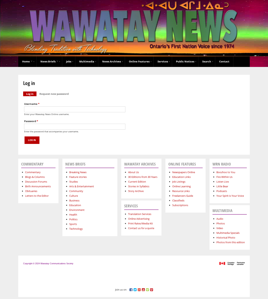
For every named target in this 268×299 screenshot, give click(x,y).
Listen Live (222, 181)
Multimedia (86, 61)
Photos (220, 223)
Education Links (181, 177)
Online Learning (181, 186)
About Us (133, 172)
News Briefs (48, 61)
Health (73, 214)
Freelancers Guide (182, 196)
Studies (73, 181)
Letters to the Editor (37, 196)
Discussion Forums (36, 181)
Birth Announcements (38, 186)
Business (74, 200)
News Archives (111, 61)
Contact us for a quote (141, 228)
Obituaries (31, 191)
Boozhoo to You (225, 172)
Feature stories (78, 177)
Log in (31, 94)
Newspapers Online (183, 172)
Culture (73, 196)
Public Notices (185, 61)
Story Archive (136, 191)
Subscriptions (180, 205)
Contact (224, 61)
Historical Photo (225, 237)
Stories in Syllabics (138, 186)
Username (31, 104)
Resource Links (181, 191)
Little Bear (222, 186)
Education (75, 205)
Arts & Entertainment (81, 186)
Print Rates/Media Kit (140, 223)
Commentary (33, 172)
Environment (77, 210)
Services (163, 61)
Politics (73, 219)
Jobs (68, 61)
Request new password (54, 94)
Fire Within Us (224, 177)
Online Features (139, 61)
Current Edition (137, 181)
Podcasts (221, 191)
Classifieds (178, 200)
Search (206, 61)
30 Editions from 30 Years (142, 177)
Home (26, 61)
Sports (73, 224)
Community (76, 191)
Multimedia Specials (228, 233)
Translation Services (139, 214)
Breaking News (78, 172)
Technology (76, 228)
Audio (219, 218)
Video (219, 228)
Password (31, 121)
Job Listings (178, 181)
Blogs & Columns (35, 177)
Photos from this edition (230, 242)
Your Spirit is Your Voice (230, 196)
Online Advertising (138, 218)
